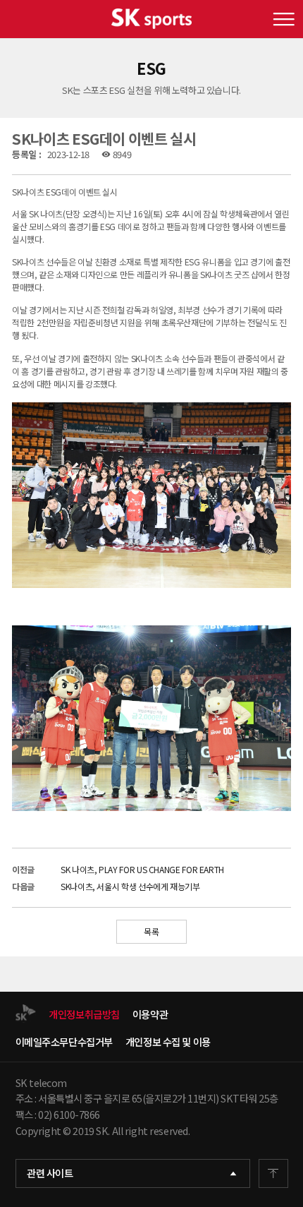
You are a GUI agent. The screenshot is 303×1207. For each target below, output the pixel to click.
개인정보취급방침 (84, 1014)
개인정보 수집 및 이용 (168, 1042)
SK (151, 19)
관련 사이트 (50, 1173)
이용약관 (150, 1014)
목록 (151, 931)
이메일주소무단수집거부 (64, 1042)
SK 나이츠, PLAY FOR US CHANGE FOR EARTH (142, 869)
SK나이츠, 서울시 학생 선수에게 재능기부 (130, 886)
